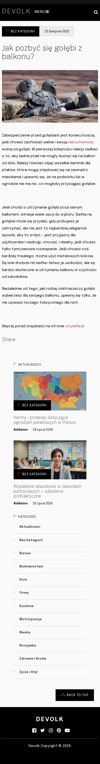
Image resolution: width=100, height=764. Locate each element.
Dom (23, 579)
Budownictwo (31, 566)
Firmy (24, 592)
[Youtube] (67, 730)
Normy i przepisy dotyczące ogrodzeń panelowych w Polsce (45, 420)
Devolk (16, 11)
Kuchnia (26, 606)
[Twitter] (42, 730)
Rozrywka (27, 645)
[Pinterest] (59, 730)
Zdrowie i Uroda (32, 658)
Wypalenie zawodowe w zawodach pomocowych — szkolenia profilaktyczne (47, 491)
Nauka (24, 632)
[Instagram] (51, 730)
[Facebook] (34, 730)
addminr (21, 429)
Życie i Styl (28, 672)
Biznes (25, 553)
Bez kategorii (23, 31)
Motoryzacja (30, 619)
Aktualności (29, 526)
